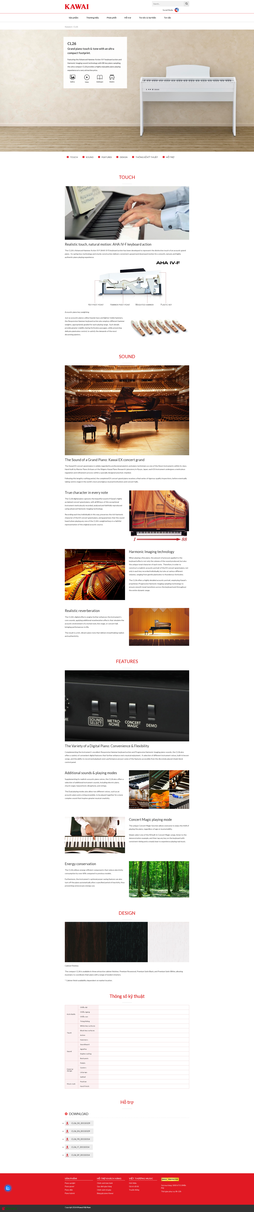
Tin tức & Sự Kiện (147, 17)
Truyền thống (134, 1190)
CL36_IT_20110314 (80, 1147)
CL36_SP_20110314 (80, 1155)
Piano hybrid (70, 1193)
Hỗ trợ (127, 17)
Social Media (168, 10)
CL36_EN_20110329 (80, 1131)
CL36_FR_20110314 (80, 1139)
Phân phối (111, 17)
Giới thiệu (133, 1183)
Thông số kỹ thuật (146, 157)
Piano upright (70, 1183)
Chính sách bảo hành (105, 1183)
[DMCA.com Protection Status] (170, 1179)
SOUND (90, 157)
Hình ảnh (72, 79)
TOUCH (74, 157)
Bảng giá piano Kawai (105, 1193)
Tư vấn (167, 17)
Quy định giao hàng (104, 1186)
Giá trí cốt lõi (134, 1186)
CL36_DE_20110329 (80, 1123)
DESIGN (124, 157)
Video (87, 79)
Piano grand (69, 1186)
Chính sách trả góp (104, 1190)
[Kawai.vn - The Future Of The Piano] (78, 6)
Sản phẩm (73, 17)
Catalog (100, 79)
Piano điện (69, 1190)
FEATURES (106, 157)
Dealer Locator (112, 79)
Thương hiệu (92, 17)
